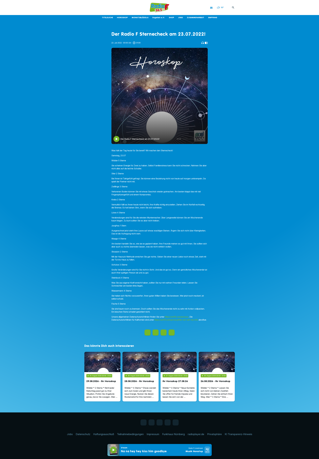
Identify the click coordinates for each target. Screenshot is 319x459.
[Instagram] (96, 7)
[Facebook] (86, 7)
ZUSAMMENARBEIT (195, 17)
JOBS (180, 17)
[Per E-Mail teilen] (172, 333)
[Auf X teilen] (156, 333)
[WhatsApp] (91, 7)
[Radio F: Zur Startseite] (159, 8)
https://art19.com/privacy (177, 317)
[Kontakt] (106, 7)
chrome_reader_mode (206, 42)
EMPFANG (212, 17)
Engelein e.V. (158, 17)
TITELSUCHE (107, 17)
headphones (202, 42)
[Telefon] (101, 7)
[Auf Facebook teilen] (148, 333)
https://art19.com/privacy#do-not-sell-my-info (176, 320)
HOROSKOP (122, 17)
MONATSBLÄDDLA (140, 17)
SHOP (171, 17)
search (233, 7)
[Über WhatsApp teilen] (164, 333)
